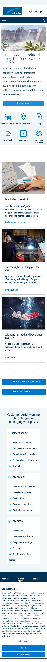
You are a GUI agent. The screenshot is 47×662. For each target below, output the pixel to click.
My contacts (18, 531)
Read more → (11, 357)
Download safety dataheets (25, 454)
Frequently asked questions (25, 460)
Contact (16, 466)
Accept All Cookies (23, 654)
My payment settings (22, 542)
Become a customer (22, 443)
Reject (23, 648)
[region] (23, 620)
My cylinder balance (22, 493)
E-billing (16, 548)
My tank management (23, 510)
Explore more (23, 103)
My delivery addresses (23, 537)
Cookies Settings (23, 641)
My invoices (18, 498)
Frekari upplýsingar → (15, 222)
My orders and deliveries (24, 487)
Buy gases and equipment (25, 448)
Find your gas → (12, 290)
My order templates (22, 504)
